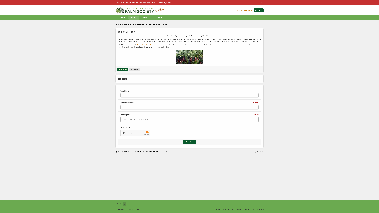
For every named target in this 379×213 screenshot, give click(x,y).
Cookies (138, 209)
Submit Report (190, 142)
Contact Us (130, 209)
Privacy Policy (120, 209)
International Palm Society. (146, 45)
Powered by (254, 209)
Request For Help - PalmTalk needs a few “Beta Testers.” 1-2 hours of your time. (146, 3)
